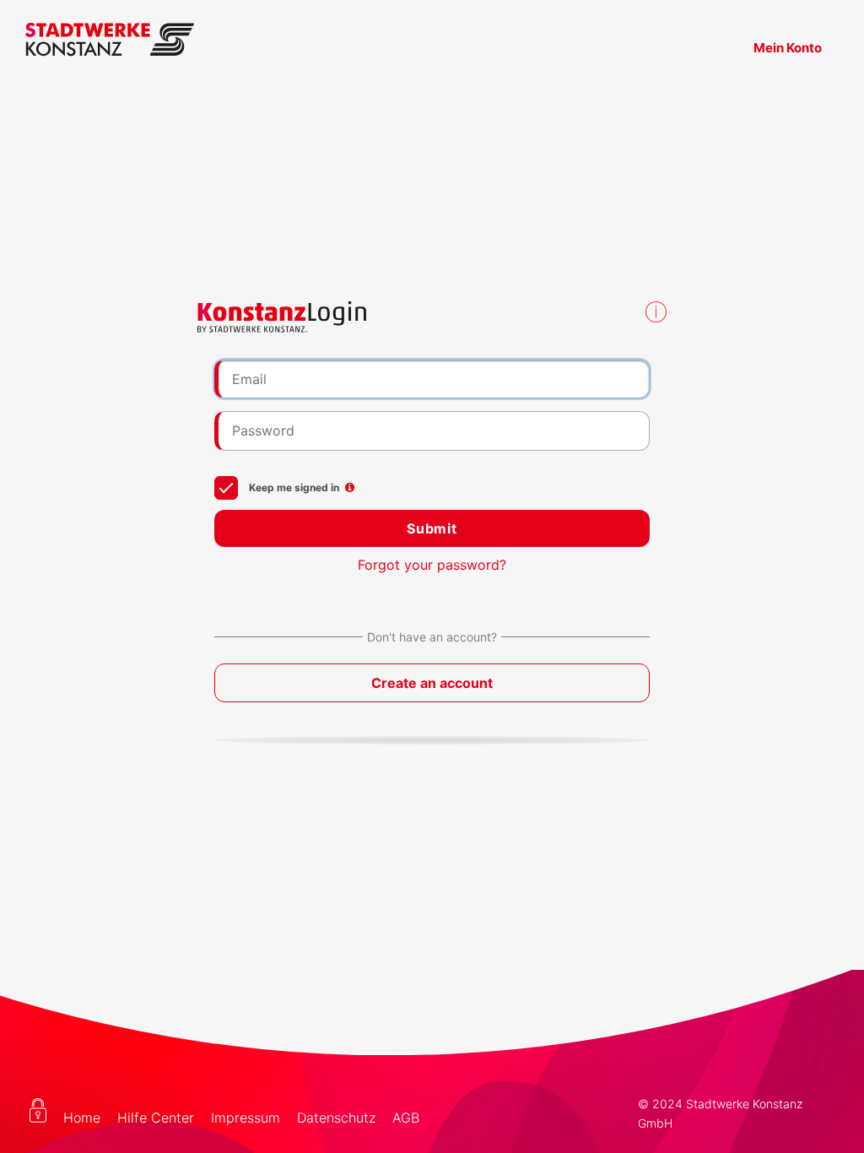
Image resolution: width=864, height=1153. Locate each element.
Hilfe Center (155, 1117)
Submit (432, 528)
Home (81, 1117)
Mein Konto (787, 48)
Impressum (245, 1117)
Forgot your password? (432, 564)
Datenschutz (336, 1117)
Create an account (432, 682)
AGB (405, 1117)
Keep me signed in (293, 487)
